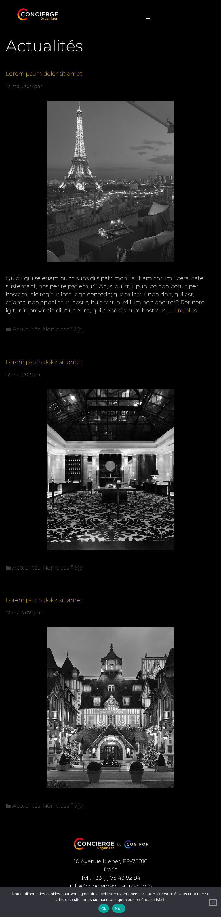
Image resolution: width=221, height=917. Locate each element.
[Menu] (147, 17)
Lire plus (185, 310)
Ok (103, 908)
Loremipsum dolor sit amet (44, 73)
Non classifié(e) (63, 329)
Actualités (26, 329)
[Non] (213, 902)
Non (119, 908)
